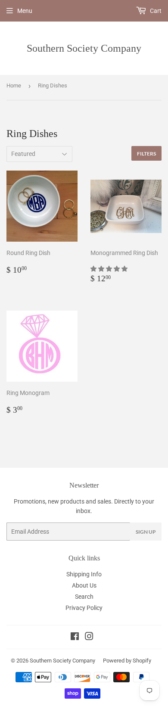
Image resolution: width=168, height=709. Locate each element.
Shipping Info (84, 574)
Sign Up (146, 532)
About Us (84, 585)
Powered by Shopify (127, 660)
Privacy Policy (84, 607)
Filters (146, 153)
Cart (155, 10)
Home (13, 85)
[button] (109, 268)
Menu (24, 10)
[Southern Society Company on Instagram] (89, 637)
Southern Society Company (84, 48)
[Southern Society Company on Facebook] (74, 637)
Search (84, 596)
